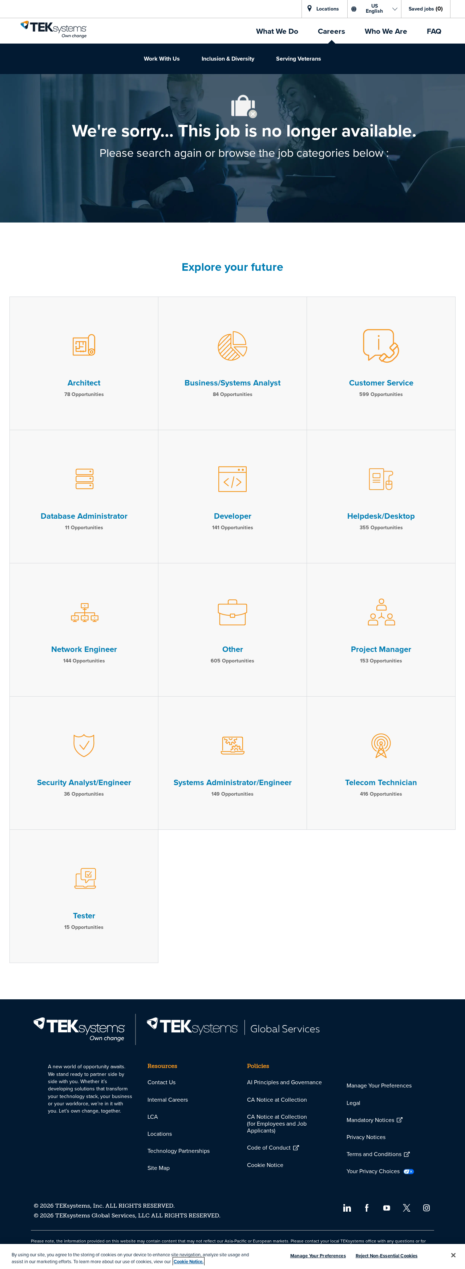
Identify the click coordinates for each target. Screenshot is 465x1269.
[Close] (453, 1255)
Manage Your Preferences (318, 1255)
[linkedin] (346, 1207)
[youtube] (386, 1207)
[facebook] (366, 1207)
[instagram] (426, 1207)
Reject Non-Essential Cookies (387, 1255)
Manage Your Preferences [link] (379, 1085)
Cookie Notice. (188, 1261)
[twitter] (406, 1207)
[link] (53, 29)
